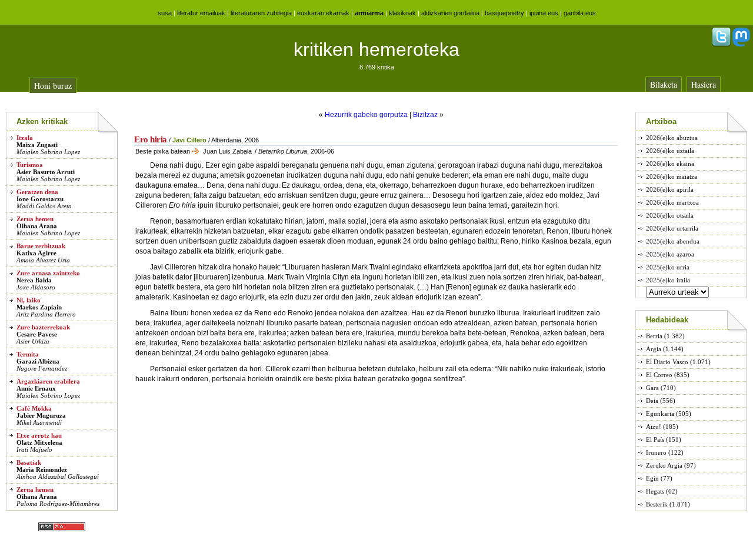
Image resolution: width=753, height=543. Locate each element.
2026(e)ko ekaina (670, 163)
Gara (652, 387)
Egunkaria (660, 413)
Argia (653, 348)
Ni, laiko (28, 300)
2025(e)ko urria (667, 267)
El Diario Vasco (667, 361)
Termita (27, 354)
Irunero (656, 452)
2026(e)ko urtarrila (672, 228)
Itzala (24, 137)
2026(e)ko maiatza (671, 176)
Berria (654, 335)
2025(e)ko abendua (672, 241)
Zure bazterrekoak (43, 327)
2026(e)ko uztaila (670, 150)
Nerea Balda (34, 280)
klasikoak (402, 12)
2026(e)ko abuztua (672, 137)
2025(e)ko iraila (668, 280)
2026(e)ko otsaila (670, 215)
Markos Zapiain (39, 307)
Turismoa (29, 164)
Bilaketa (663, 84)
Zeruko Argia (664, 465)
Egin (652, 478)
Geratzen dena (37, 191)
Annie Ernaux (36, 388)
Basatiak (28, 462)
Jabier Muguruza (41, 415)
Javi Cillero (189, 140)
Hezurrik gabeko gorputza (366, 115)
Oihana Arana (36, 225)
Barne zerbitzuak (40, 245)
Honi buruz (53, 85)
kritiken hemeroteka (376, 49)
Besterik (657, 504)
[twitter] (721, 44)
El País (655, 439)
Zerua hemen (35, 218)
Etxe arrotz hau (39, 435)
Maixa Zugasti (37, 144)
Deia (652, 400)
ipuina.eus (543, 12)
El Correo (659, 374)
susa (165, 12)
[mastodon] (741, 44)
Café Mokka (34, 408)
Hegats (655, 491)
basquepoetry (504, 12)
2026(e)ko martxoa (672, 202)
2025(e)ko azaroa (670, 254)
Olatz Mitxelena (39, 442)
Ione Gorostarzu (40, 198)
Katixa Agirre (36, 252)
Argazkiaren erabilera (48, 381)
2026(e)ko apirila (670, 189)
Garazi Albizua (37, 361)
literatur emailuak (201, 12)
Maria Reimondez (41, 469)
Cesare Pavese (36, 334)
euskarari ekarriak (323, 12)
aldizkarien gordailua (450, 12)
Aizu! (653, 426)
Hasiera (703, 84)
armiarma (369, 12)
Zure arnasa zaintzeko (48, 273)
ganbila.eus (580, 12)
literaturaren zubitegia (261, 12)
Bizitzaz (425, 115)
